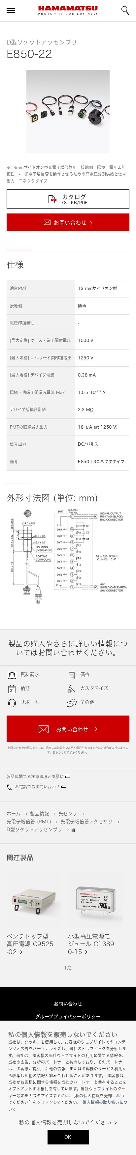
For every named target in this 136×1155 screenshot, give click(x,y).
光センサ (68, 813)
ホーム (13, 813)
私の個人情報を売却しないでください (65, 1122)
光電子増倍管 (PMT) (29, 821)
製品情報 (39, 813)
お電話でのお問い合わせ (37, 786)
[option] (34, 914)
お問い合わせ (68, 1003)
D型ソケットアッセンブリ (34, 829)
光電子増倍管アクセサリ (86, 821)
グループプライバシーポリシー (68, 1016)
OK (68, 1137)
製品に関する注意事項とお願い (35, 776)
